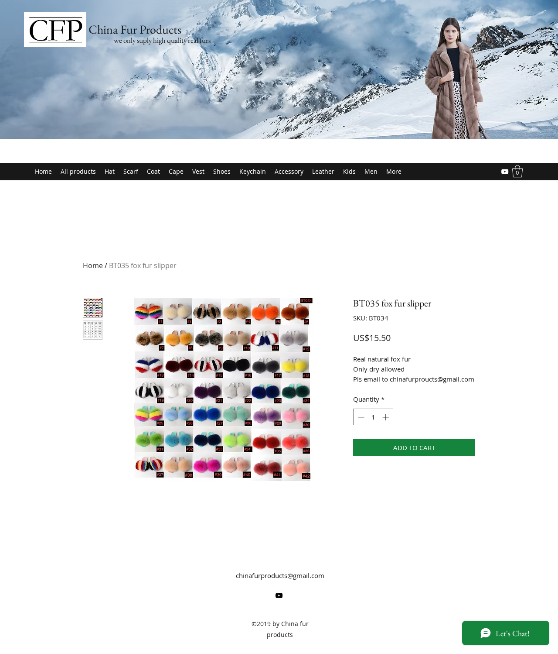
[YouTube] (504, 171)
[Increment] (386, 417)
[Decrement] (360, 417)
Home (93, 265)
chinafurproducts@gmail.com (280, 575)
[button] (517, 171)
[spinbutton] (373, 417)
